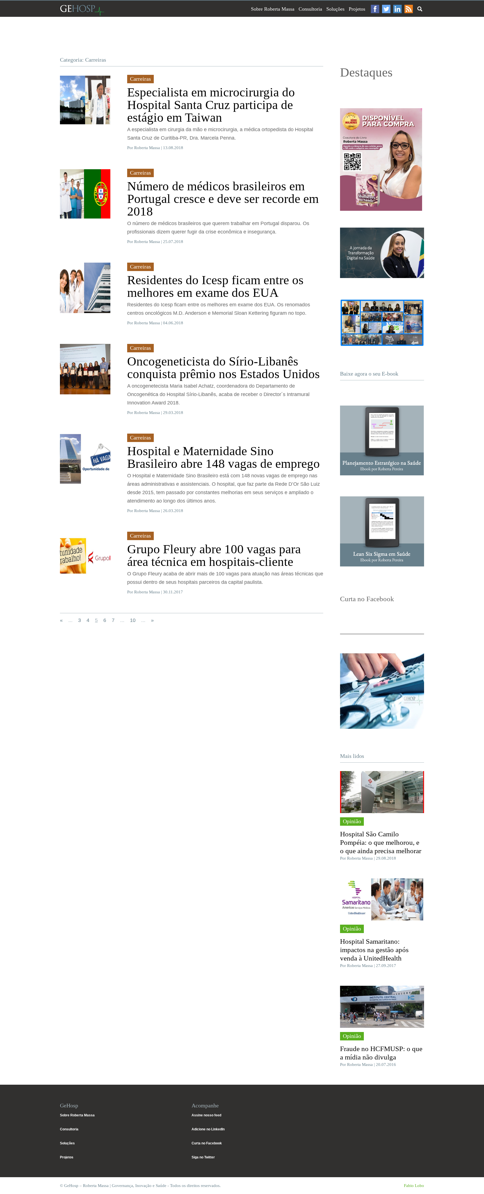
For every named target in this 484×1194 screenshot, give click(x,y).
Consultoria (310, 9)
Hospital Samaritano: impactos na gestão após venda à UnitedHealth (374, 950)
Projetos (357, 9)
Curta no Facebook (207, 1143)
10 (133, 620)
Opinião (352, 821)
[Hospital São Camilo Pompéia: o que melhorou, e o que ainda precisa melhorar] (382, 792)
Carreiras (140, 79)
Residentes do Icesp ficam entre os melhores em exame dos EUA (215, 286)
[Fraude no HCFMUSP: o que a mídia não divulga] (382, 1007)
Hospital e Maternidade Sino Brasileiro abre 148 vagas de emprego (223, 457)
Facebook (375, 9)
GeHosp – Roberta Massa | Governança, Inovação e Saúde (82, 10)
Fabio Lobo (414, 1185)
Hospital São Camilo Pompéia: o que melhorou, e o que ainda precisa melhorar (380, 842)
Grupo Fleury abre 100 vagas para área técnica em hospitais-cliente (214, 555)
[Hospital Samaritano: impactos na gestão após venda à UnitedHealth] (382, 899)
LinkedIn (397, 9)
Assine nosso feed (206, 1115)
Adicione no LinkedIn (208, 1129)
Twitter (386, 9)
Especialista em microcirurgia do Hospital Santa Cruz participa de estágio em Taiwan (211, 104)
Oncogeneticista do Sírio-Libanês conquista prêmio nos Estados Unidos (223, 367)
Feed (408, 9)
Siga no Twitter (203, 1157)
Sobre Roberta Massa (272, 9)
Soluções (335, 9)
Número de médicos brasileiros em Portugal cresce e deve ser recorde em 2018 (223, 198)
